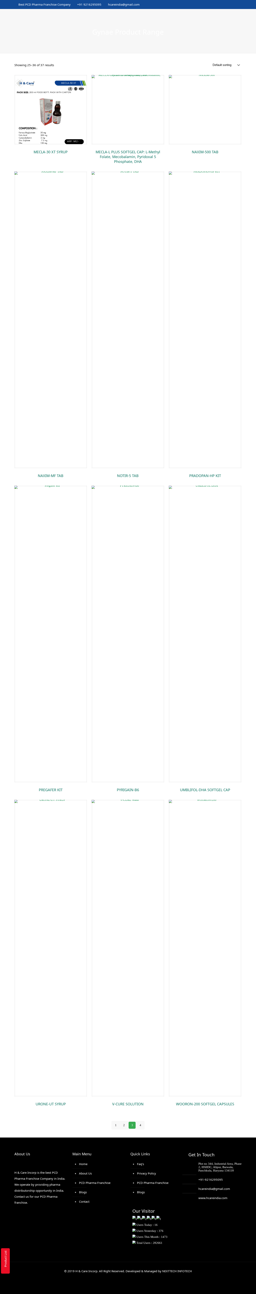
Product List (5, 1259)
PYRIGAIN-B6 (128, 789)
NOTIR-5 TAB (128, 475)
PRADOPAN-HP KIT (205, 475)
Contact (84, 1201)
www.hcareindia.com (212, 1198)
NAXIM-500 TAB (205, 151)
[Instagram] (235, 4)
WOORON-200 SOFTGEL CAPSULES (205, 1104)
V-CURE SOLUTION (128, 1104)
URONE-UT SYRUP (51, 1104)
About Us (85, 1173)
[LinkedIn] (225, 4)
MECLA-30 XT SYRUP (51, 151)
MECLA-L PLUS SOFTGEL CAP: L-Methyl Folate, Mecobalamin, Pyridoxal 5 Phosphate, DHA (128, 156)
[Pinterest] (230, 4)
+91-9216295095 (210, 1179)
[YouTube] (219, 4)
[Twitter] (214, 4)
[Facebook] (208, 4)
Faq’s (140, 1164)
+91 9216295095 (89, 4)
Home (83, 1164)
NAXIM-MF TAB (50, 475)
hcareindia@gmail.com (124, 4)
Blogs (83, 1192)
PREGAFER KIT (51, 789)
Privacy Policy (146, 1173)
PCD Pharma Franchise (94, 1183)
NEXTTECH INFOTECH (176, 1271)
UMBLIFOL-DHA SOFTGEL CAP (205, 789)
